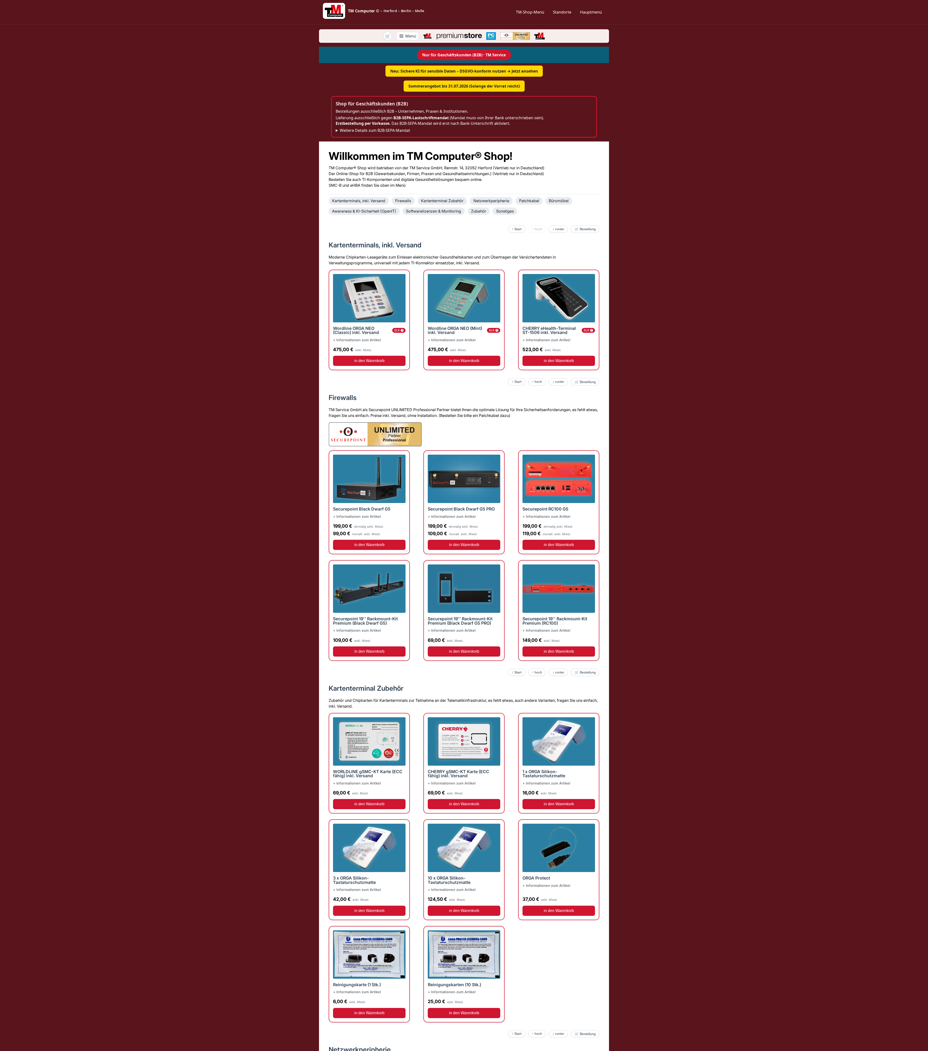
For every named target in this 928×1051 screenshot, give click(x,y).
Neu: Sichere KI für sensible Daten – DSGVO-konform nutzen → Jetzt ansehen (464, 71)
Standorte (562, 12)
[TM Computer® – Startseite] (427, 36)
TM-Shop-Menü (530, 12)
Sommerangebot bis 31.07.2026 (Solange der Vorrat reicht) (464, 86)
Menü (410, 36)
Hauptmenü (591, 12)
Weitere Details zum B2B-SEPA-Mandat (375, 130)
